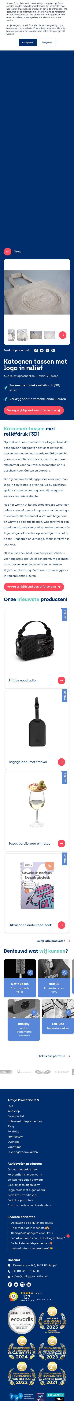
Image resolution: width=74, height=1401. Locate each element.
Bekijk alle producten (50, 941)
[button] (9, 335)
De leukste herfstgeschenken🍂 (31, 1243)
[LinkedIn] (53, 350)
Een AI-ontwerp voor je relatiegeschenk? (38, 1238)
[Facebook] (36, 350)
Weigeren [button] (47, 42)
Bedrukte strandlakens (23, 1195)
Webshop (14, 1111)
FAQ (10, 1106)
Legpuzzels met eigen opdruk (27, 1190)
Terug (17, 251)
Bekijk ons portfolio (52, 1056)
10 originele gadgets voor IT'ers (32, 1233)
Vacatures (14, 1147)
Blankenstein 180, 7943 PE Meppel (35, 1265)
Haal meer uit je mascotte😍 (30, 1228)
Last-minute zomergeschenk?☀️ (32, 1248)
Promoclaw (15, 1136)
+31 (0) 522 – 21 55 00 (26, 1271)
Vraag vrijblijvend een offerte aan (31, 410)
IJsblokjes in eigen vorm (24, 1184)
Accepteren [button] (27, 42)
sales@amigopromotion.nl (30, 1276)
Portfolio (13, 1131)
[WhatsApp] (47, 350)
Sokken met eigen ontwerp (25, 1179)
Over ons (13, 1141)
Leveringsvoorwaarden (23, 1152)
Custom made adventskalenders (29, 1205)
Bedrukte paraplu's (20, 1200)
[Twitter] (42, 350)
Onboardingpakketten (22, 1169)
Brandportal (16, 1116)
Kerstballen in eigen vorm (25, 1174)
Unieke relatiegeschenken (25, 1121)
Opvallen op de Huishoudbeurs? (32, 1222)
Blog (11, 1126)
